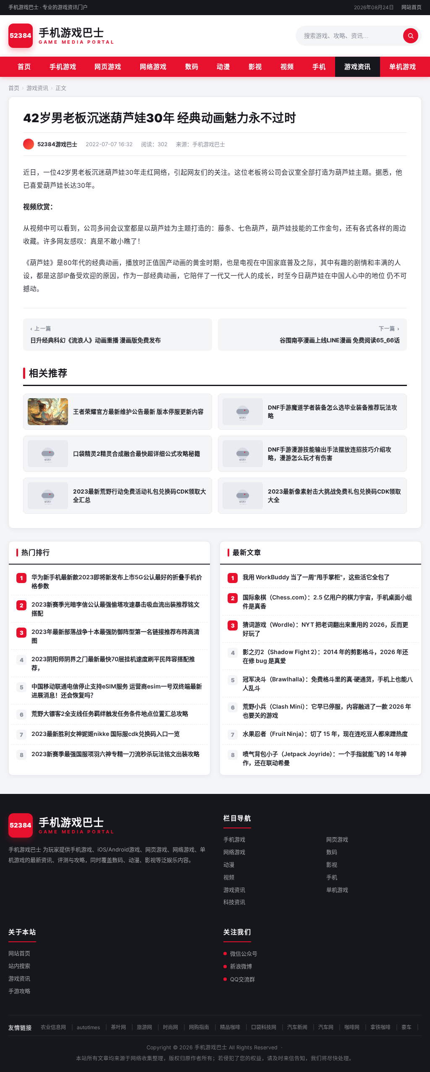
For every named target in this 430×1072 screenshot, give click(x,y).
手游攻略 (19, 991)
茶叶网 (118, 1027)
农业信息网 (53, 1027)
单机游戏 (402, 67)
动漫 (223, 67)
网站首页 (411, 7)
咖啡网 (351, 1027)
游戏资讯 (357, 67)
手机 (319, 67)
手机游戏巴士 (210, 1047)
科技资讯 (234, 902)
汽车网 (325, 1027)
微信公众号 (243, 953)
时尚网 (170, 1027)
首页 (24, 67)
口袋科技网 (263, 1027)
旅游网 (144, 1027)
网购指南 (199, 1027)
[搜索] (410, 35)
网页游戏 (107, 67)
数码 (192, 67)
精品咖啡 (230, 1027)
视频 (287, 67)
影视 (255, 67)
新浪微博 (241, 966)
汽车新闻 (297, 1027)
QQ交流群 (242, 979)
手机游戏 (63, 67)
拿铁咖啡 (380, 1027)
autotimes (88, 1027)
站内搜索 (19, 965)
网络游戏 (153, 67)
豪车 (406, 1027)
